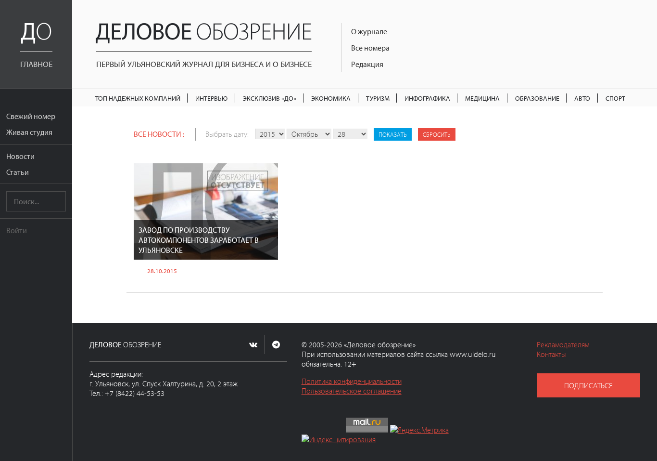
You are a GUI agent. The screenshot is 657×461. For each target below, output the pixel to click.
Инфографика (427, 98)
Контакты (551, 354)
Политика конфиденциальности (352, 381)
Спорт (615, 98)
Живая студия (29, 132)
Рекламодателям (563, 344)
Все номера (370, 48)
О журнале (369, 31)
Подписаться (588, 385)
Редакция (367, 64)
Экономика (331, 98)
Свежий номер (30, 116)
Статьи (17, 172)
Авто (582, 98)
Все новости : (159, 134)
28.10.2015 (162, 271)
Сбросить (437, 134)
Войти (16, 230)
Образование (537, 98)
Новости (20, 156)
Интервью (211, 98)
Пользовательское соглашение (352, 390)
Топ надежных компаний (137, 98)
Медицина (482, 98)
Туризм (378, 98)
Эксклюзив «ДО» (269, 98)
